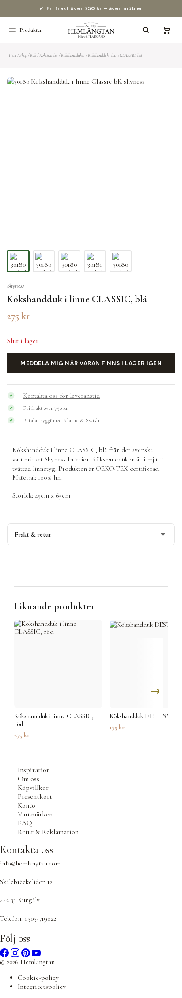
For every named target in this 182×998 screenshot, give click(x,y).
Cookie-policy (38, 977)
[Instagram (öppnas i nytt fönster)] (16, 952)
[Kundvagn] (166, 30)
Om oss (28, 778)
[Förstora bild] (157, 94)
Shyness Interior (67, 459)
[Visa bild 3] (69, 261)
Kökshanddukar (73, 55)
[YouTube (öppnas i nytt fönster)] (36, 952)
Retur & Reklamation (48, 831)
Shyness (15, 285)
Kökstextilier (48, 55)
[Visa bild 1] (18, 261)
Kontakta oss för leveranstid (61, 396)
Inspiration (34, 770)
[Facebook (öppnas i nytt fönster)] (5, 952)
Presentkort (35, 796)
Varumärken (35, 814)
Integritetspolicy (42, 986)
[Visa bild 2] (44, 261)
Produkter (30, 30)
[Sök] (145, 30)
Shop (23, 55)
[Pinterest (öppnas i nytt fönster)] (26, 952)
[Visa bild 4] (95, 261)
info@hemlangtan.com (30, 863)
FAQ (25, 823)
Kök (33, 55)
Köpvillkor (33, 787)
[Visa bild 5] (121, 261)
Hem (12, 55)
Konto (26, 805)
